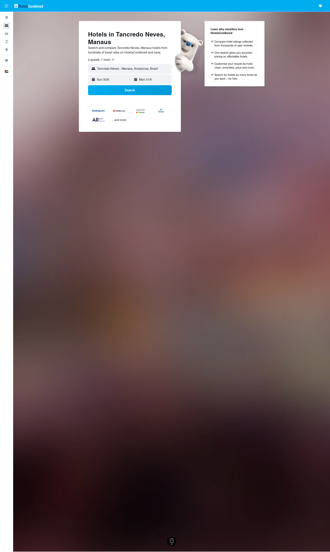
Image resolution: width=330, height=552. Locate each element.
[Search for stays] (6, 25)
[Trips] (6, 60)
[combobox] (101, 60)
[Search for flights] (6, 17)
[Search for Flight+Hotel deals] (6, 41)
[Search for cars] (6, 33)
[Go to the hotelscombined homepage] (29, 6)
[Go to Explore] (6, 49)
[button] (6, 6)
